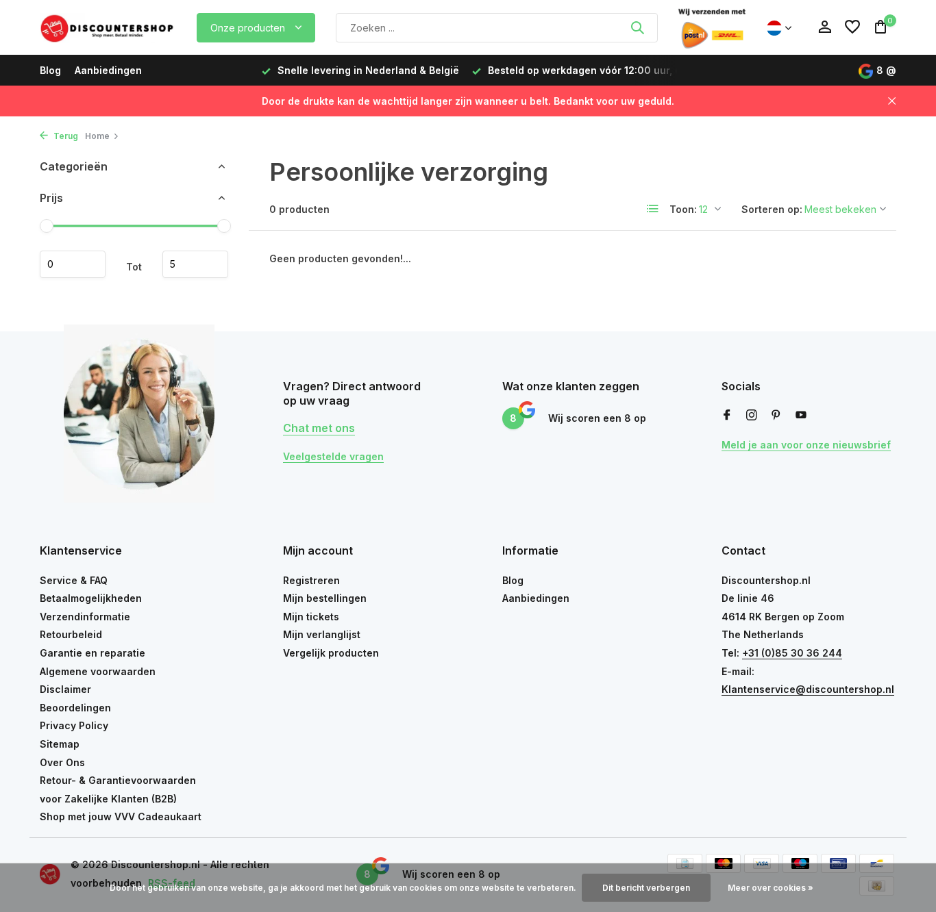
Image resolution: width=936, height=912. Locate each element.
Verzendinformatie (85, 616)
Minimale (73, 264)
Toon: (683, 209)
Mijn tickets (311, 616)
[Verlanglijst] (852, 27)
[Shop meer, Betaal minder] (108, 27)
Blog (50, 70)
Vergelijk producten (331, 653)
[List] (653, 209)
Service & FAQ (74, 580)
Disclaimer (65, 689)
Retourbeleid (71, 634)
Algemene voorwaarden (98, 671)
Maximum (195, 264)
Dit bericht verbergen (646, 888)
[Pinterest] (776, 415)
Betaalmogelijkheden (91, 598)
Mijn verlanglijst (321, 634)
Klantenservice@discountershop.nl (808, 689)
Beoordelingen (75, 707)
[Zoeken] (637, 27)
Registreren (311, 580)
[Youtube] (801, 415)
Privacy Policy (74, 725)
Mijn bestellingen (325, 598)
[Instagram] (751, 415)
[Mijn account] (824, 27)
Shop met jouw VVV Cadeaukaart (120, 816)
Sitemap (59, 744)
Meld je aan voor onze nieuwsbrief (806, 445)
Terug (64, 136)
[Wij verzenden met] (712, 27)
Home (97, 136)
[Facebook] (727, 415)
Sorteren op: (771, 209)
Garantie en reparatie (92, 653)
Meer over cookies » (770, 888)
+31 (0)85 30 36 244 (792, 653)
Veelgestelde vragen (333, 456)
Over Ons (62, 762)
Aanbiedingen (108, 70)
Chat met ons (319, 428)
